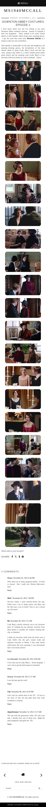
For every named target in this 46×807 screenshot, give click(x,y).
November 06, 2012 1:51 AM (21, 621)
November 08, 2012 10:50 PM (22, 692)
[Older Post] (41, 774)
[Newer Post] (5, 774)
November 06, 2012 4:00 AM (29, 659)
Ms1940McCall (23, 10)
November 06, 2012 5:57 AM (24, 677)
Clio (9, 692)
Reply (9, 590)
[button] (23, 3)
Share (5, 566)
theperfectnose (13, 712)
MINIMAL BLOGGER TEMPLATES (19, 804)
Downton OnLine (34, 38)
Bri (8, 621)
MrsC (9, 598)
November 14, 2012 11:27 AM (30, 712)
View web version (23, 782)
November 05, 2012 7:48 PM (23, 598)
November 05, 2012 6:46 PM (23, 578)
